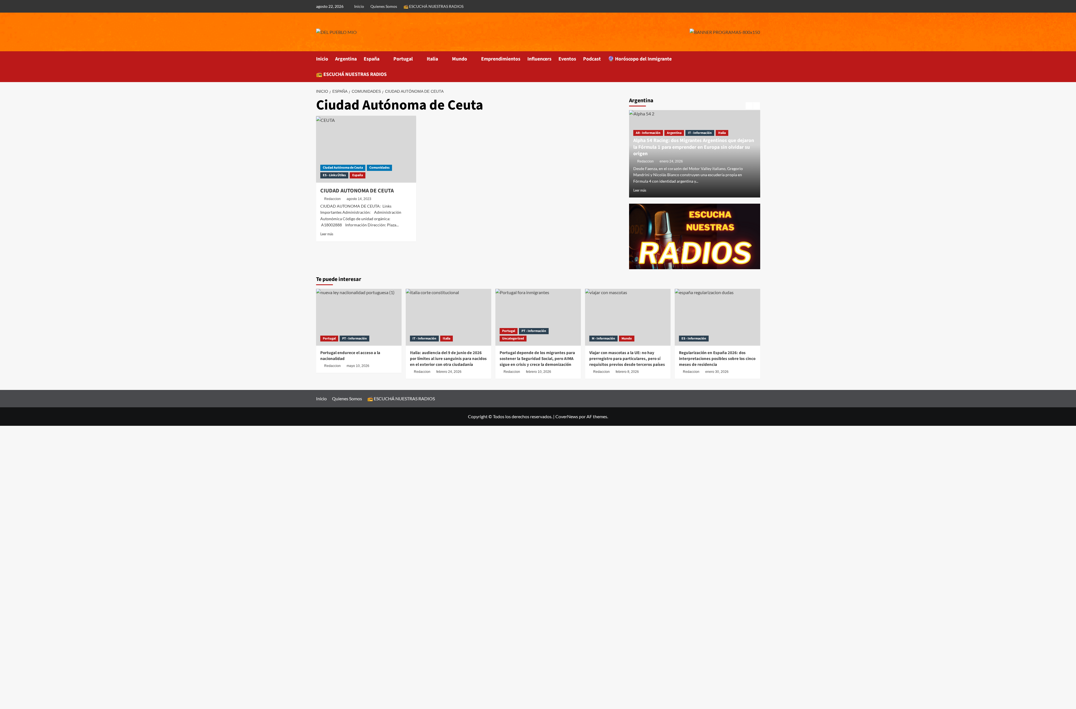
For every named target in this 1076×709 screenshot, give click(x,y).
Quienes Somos (383, 6)
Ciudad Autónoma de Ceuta (343, 167)
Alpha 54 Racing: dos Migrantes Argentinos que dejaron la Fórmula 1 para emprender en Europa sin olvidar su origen (693, 147)
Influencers (539, 58)
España (371, 58)
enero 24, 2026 (671, 161)
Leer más (326, 234)
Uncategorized (513, 338)
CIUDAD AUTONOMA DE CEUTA (357, 191)
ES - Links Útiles (334, 175)
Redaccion (332, 199)
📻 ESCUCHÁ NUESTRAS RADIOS (433, 6)
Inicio (359, 6)
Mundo (459, 58)
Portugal (403, 58)
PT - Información (354, 338)
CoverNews (566, 416)
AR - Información (648, 133)
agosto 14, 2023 (359, 199)
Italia (432, 58)
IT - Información (700, 133)
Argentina (346, 58)
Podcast (592, 58)
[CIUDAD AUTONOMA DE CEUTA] (366, 149)
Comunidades (379, 167)
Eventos (567, 58)
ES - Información (693, 338)
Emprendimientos (500, 58)
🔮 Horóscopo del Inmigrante (640, 58)
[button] (756, 66)
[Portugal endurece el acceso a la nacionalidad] (359, 317)
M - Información (603, 338)
